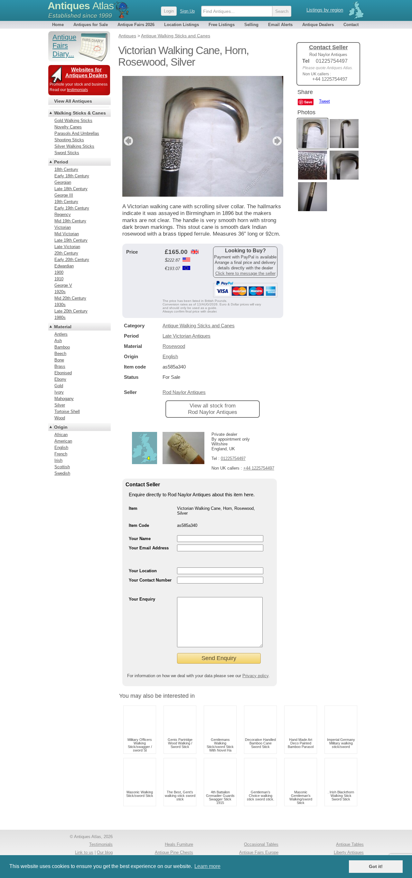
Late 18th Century (71, 188)
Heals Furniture (179, 844)
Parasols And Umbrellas (76, 133)
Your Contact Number (150, 580)
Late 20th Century (71, 311)
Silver (59, 405)
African (61, 434)
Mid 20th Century (70, 298)
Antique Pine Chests (174, 852)
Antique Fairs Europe (258, 852)
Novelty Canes (68, 127)
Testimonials (101, 844)
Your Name (140, 538)
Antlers (61, 334)
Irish (58, 460)
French (60, 454)
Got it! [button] (376, 866)
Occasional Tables (261, 844)
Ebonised (63, 372)
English (170, 356)
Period (61, 161)
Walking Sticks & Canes (80, 113)
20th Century (66, 253)
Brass (59, 366)
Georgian (62, 182)
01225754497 (233, 458)
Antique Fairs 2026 (135, 24)
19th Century (66, 201)
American (63, 441)
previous (127, 140)
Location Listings (181, 24)
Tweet (324, 101)
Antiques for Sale (90, 24)
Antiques (81, 6)
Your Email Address (149, 548)
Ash (58, 340)
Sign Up (187, 11)
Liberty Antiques (349, 852)
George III (63, 195)
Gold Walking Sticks (73, 120)
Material (62, 326)
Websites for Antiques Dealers (86, 72)
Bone (59, 360)
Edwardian (64, 266)
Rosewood (174, 346)
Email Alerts (280, 24)
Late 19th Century (71, 240)
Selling (251, 24)
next (278, 140)
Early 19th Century (71, 208)
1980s (60, 317)
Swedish (62, 473)
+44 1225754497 (258, 468)
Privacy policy (255, 675)
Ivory (59, 392)
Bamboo (62, 347)
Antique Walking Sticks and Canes (199, 325)
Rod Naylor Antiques (184, 392)
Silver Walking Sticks (74, 146)
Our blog (105, 852)
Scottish (62, 466)
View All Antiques (73, 101)
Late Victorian (67, 246)
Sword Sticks (66, 152)
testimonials (77, 90)
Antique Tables (350, 844)
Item (133, 508)
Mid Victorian (66, 233)
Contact (351, 24)
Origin (61, 427)
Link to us (84, 852)
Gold (58, 385)
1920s (60, 291)
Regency (62, 214)
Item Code (139, 525)
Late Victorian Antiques (187, 336)
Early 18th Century (71, 175)
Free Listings (222, 24)
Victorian (62, 227)
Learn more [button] (207, 866)
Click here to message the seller (245, 273)
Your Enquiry (142, 599)
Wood (59, 418)
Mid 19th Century (70, 221)
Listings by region (324, 10)
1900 (58, 272)
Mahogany (64, 398)
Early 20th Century (71, 259)
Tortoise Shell (67, 411)
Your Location (143, 570)
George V (63, 285)
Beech (60, 353)
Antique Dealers (318, 24)
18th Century (66, 169)
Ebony (60, 379)
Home (58, 24)
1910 (58, 278)
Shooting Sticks (69, 139)
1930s (60, 304)
